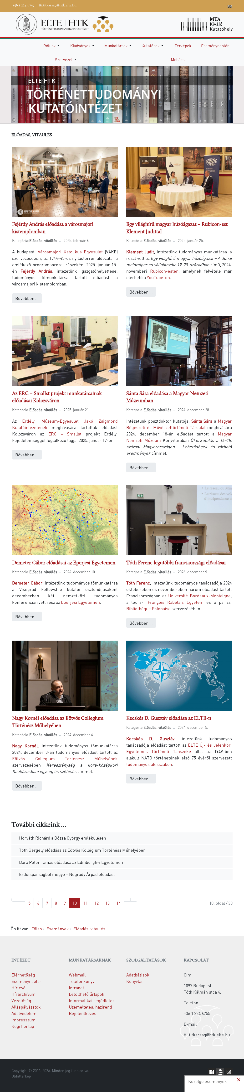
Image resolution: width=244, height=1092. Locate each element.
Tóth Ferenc (138, 582)
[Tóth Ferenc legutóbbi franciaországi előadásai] (179, 519)
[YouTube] (201, 5)
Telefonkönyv (81, 981)
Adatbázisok (137, 974)
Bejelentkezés (82, 1013)
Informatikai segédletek (92, 1000)
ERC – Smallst (67, 433)
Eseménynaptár (26, 981)
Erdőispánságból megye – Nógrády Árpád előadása (67, 874)
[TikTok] (215, 5)
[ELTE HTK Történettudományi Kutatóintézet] (64, 23)
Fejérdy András (36, 271)
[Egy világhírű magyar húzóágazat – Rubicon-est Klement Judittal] (179, 181)
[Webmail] (222, 5)
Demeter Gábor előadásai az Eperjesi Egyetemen (63, 562)
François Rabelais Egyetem (177, 602)
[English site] (230, 7)
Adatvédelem (23, 1013)
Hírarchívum (23, 994)
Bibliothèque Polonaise (149, 608)
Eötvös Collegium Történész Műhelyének (65, 758)
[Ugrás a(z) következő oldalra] (127, 900)
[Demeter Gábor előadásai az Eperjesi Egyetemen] (65, 519)
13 (107, 903)
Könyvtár (134, 981)
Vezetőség (21, 1000)
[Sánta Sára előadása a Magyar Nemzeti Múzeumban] (179, 350)
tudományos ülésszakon (149, 764)
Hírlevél (19, 987)
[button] (52, 46)
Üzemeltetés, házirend (90, 1007)
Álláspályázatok (26, 1007)
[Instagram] (208, 5)
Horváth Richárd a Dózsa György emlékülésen (62, 838)
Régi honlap (22, 1026)
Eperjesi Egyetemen (80, 602)
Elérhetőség (23, 974)
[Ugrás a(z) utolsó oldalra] (133, 900)
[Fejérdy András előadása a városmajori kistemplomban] (65, 181)
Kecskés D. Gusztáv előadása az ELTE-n (168, 718)
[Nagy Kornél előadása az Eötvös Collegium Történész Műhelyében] (65, 675)
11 (85, 903)
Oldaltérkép (21, 1076)
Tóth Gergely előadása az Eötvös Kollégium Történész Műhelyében (82, 850)
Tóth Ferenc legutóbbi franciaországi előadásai (176, 562)
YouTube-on (158, 277)
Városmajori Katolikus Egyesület (71, 251)
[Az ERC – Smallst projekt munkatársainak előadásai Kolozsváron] (65, 350)
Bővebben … (27, 298)
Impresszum (23, 1019)
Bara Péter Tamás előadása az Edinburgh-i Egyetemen (70, 862)
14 (118, 903)
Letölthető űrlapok (86, 994)
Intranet (76, 987)
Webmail (77, 974)
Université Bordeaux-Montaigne (199, 595)
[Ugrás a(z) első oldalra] (14, 900)
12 (96, 903)
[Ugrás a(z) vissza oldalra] (21, 900)
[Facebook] (187, 5)
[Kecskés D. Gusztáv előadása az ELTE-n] (179, 675)
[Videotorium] (194, 5)
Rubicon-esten (164, 271)
